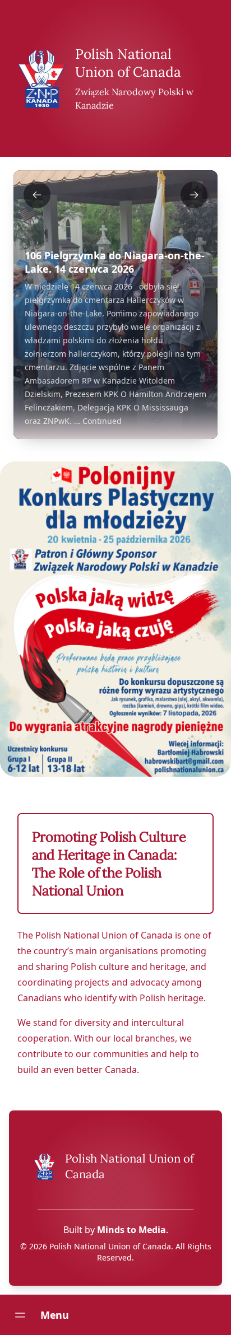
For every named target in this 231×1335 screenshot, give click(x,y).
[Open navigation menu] (20, 1315)
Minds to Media (131, 1230)
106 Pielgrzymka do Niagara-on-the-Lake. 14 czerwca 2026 (115, 262)
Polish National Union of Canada (128, 63)
